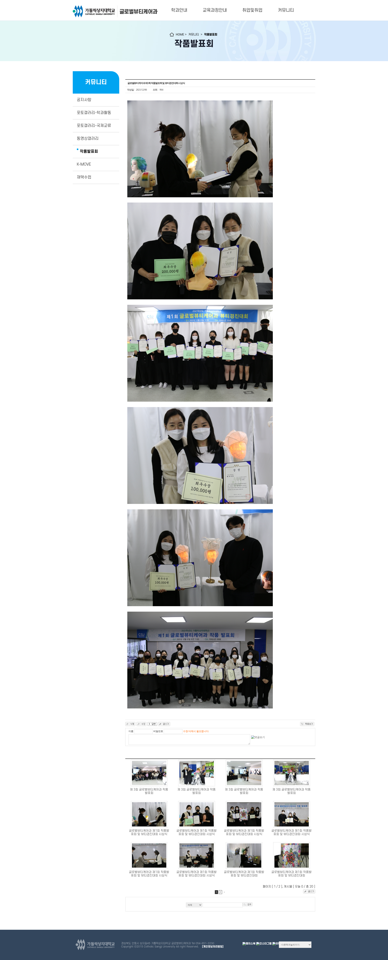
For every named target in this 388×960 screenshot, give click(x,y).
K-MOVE (84, 164)
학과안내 (179, 10)
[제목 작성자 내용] (220, 906)
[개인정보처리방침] (213, 946)
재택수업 (84, 177)
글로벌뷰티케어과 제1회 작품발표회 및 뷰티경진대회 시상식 (149, 832)
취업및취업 (252, 10)
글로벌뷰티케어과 (138, 12)
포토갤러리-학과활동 (94, 113)
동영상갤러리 (88, 138)
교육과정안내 (215, 10)
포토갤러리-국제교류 (94, 125)
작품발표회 (89, 151)
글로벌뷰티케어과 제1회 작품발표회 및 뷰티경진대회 (244, 873)
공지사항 (84, 100)
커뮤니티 (286, 10)
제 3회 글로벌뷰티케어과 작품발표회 (149, 791)
